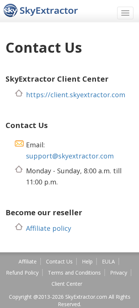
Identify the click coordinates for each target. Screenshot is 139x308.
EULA (108, 261)
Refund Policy (22, 272)
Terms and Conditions (74, 272)
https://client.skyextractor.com (75, 94)
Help (87, 261)
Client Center (67, 283)
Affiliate (28, 261)
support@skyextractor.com (70, 155)
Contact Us (59, 261)
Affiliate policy (48, 228)
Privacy (118, 272)
